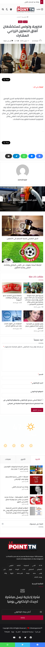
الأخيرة (37, 459)
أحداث (18, 17)
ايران (4, 569)
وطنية (20, 22)
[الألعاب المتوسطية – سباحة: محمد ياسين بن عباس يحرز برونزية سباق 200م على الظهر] (36, 500)
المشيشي (31, 569)
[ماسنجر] (31, 156)
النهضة (17, 569)
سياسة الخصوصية (27, 631)
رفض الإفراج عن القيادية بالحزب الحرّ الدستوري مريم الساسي (34, 326)
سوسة (28, 573)
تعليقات (8, 459)
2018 (40, 565)
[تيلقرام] (16, 156)
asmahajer (35, 40)
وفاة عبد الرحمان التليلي (20, 486)
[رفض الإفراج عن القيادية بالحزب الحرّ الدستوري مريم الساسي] (33, 316)
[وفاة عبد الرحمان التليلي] (36, 490)
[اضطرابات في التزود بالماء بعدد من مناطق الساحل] (12, 315)
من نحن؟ (37, 631)
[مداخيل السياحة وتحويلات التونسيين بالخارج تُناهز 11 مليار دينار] (36, 469)
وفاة (5, 573)
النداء (23, 569)
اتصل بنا (18, 631)
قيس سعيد (20, 573)
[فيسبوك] (39, 156)
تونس (40, 573)
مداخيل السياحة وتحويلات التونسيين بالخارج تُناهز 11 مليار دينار (16, 467)
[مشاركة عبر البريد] (8, 156)
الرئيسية (24, 17)
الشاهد (19, 565)
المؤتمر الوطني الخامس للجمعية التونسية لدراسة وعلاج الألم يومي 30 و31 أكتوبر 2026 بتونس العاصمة (15, 510)
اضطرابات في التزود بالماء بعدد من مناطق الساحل (13, 324)
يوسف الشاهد (38, 577)
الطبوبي (11, 565)
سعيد (34, 573)
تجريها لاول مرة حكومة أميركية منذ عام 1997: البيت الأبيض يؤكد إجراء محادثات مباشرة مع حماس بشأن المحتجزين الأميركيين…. (33, 300)
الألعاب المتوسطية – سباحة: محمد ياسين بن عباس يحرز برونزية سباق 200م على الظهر (16, 499)
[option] (22, 198)
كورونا (12, 573)
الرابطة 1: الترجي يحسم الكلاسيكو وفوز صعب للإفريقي (17, 478)
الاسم (40, 374)
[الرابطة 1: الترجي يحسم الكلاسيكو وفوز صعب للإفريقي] (36, 480)
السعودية (26, 565)
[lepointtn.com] (25, 9)
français (7, 631)
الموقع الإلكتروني (36, 391)
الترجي (34, 565)
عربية (12, 631)
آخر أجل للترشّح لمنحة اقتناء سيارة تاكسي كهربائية (22, 201)
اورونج (10, 569)
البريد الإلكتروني (37, 382)
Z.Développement (35, 628)
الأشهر (23, 459)
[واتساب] (24, 156)
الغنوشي (39, 569)
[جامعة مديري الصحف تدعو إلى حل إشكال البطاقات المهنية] (12, 287)
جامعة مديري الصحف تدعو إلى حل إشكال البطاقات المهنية (12, 297)
